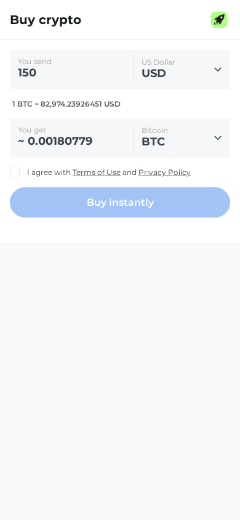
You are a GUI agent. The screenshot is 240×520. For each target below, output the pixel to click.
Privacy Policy (164, 172)
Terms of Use (97, 172)
